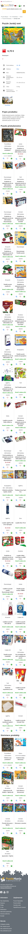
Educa (20, 753)
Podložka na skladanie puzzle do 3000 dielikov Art (7, 253)
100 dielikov (20, 821)
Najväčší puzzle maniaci (19, 907)
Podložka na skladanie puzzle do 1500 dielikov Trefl (20, 457)
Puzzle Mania (4, 16)
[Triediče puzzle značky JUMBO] (16, 599)
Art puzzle (7, 246)
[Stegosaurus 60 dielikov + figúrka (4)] (3, 801)
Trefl (20, 177)
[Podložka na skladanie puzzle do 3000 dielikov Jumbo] (16, 159)
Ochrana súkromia (5, 913)
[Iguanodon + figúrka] (3, 866)
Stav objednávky (4, 901)
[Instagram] (7, 892)
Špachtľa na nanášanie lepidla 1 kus (7, 722)
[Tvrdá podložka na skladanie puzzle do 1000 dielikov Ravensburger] (3, 468)
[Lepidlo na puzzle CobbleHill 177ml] (16, 632)
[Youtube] (4, 892)
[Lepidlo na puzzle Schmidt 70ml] (16, 730)
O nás (1, 907)
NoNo (7, 416)
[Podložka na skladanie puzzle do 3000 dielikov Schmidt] (16, 229)
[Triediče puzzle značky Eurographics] (16, 364)
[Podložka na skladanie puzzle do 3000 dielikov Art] (3, 262)
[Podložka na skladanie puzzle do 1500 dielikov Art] (3, 330)
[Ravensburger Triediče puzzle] (16, 261)
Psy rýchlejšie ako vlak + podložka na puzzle (20, 656)
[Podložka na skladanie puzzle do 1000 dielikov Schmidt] (16, 433)
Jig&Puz (8, 349)
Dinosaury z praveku (20, 823)
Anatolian (20, 314)
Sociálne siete (17, 905)
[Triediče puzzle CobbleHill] (3, 665)
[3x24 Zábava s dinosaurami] (16, 801)
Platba (2, 905)
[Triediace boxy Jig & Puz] (16, 500)
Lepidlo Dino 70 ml (20, 522)
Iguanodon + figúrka (7, 856)
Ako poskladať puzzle (5, 930)
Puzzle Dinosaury (6, 18)
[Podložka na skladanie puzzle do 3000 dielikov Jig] (3, 365)
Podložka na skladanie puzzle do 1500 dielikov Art (7, 321)
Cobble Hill (20, 617)
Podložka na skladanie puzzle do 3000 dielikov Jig (7, 356)
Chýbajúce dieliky (4, 924)
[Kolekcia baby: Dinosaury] (16, 768)
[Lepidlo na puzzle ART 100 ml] (3, 632)
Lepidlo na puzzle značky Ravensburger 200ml (7, 590)
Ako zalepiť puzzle (5, 926)
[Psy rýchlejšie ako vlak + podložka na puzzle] (16, 665)
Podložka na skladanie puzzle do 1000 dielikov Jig (7, 389)
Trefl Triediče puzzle (20, 387)
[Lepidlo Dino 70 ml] (16, 533)
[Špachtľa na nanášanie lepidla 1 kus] (3, 731)
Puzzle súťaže (17, 903)
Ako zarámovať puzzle (6, 928)
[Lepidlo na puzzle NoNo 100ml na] (3, 431)
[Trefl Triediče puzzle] (16, 397)
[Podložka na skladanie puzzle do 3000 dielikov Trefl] (16, 192)
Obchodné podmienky (6, 911)
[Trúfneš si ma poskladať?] (3, 159)
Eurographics (20, 280)
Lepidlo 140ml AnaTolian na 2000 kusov (20, 557)
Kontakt (2, 916)
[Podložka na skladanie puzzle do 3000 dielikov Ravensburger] (3, 194)
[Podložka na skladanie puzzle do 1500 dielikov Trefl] (16, 466)
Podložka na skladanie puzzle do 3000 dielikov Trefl (20, 183)
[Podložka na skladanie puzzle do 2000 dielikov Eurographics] (16, 297)
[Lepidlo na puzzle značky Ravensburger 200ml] (3, 599)
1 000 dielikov (7, 146)
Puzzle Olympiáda (18, 901)
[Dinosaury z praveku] (16, 833)
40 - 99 (18, 65)
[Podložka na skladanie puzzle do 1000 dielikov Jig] (3, 398)
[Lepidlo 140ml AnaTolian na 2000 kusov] (16, 566)
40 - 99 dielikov (14, 16)
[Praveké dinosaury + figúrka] (3, 833)
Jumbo (20, 144)
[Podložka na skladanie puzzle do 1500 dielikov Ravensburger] (3, 229)
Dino (21, 16)
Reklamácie (3, 909)
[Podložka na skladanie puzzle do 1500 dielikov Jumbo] (3, 566)
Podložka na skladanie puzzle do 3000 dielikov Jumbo (20, 150)
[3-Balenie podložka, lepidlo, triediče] (3, 500)
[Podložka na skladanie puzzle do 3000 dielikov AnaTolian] (16, 332)
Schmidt (20, 212)
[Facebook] (1, 892)
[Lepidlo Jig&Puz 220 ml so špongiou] (3, 533)
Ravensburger (7, 177)
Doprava (2, 903)
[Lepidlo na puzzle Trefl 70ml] (16, 698)
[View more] (8, 141)
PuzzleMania (7, 144)
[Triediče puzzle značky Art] (3, 295)
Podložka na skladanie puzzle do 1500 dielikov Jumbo (7, 557)
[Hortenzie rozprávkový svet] (3, 698)
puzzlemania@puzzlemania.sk (8, 886)
